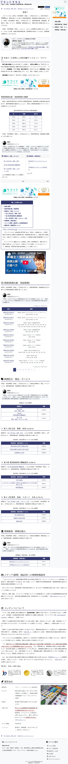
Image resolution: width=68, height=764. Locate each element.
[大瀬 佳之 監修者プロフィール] (23, 41)
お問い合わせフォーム (56, 596)
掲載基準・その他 (53, 751)
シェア (47, 6)
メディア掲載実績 (53, 748)
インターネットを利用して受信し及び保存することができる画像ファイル (19, 483)
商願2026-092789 (8, 355)
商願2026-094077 (8, 317)
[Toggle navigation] (65, 1)
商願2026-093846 (8, 340)
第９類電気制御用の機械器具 (19, 414)
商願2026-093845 (8, 345)
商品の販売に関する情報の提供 (19, 446)
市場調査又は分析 (19, 452)
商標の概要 (7, 206)
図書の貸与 (19, 521)
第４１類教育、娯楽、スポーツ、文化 (19, 418)
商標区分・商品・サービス (11, 156)
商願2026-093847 (8, 335)
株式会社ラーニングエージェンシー (26, 8)
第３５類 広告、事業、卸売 (10, 8)
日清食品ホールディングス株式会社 (19, 565)
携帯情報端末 (19, 487)
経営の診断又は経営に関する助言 (19, 449)
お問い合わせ (58, 659)
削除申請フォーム (53, 657)
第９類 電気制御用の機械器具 (12, 165)
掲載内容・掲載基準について (12, 225)
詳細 (23, 181)
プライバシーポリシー (54, 759)
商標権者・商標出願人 (34, 156)
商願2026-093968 (8, 329)
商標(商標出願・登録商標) (11, 209)
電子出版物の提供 (19, 515)
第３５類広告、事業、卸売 (19, 410)
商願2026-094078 (8, 312)
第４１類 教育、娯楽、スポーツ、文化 (16, 218)
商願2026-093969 (8, 323)
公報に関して (27, 632)
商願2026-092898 (8, 350)
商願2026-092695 (8, 360)
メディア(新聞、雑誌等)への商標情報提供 (16, 223)
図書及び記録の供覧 (19, 518)
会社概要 (50, 753)
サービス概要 (52, 745)
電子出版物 (19, 480)
